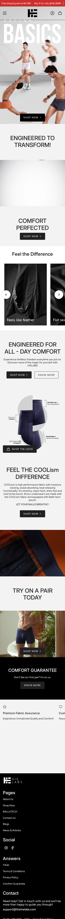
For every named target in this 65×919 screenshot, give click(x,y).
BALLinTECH (10, 811)
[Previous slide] (6, 294)
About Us (8, 799)
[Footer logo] (13, 780)
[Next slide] (59, 294)
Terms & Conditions (14, 871)
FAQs (6, 865)
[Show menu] (4, 13)
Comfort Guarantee (14, 883)
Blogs (6, 824)
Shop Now (9, 805)
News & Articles (12, 830)
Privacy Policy (10, 877)
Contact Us (9, 817)
